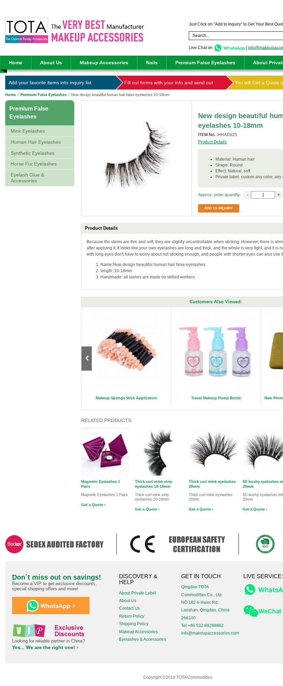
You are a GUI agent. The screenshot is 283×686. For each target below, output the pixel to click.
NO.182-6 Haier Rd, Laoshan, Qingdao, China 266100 (205, 610)
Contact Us (129, 608)
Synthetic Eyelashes (33, 153)
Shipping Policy (133, 623)
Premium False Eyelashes (205, 62)
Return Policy (131, 616)
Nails (152, 62)
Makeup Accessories (104, 62)
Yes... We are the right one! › (45, 647)
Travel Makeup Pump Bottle (216, 398)
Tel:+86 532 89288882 (202, 625)
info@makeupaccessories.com (210, 633)
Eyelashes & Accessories (142, 639)
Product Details (212, 142)
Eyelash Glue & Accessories (27, 177)
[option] (126, 355)
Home (15, 62)
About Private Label (137, 593)
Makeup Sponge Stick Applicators (126, 398)
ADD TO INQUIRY (218, 208)
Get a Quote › (93, 505)
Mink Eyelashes (28, 131)
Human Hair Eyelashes (36, 142)
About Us (51, 62)
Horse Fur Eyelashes (34, 163)
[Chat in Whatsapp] (229, 47)
